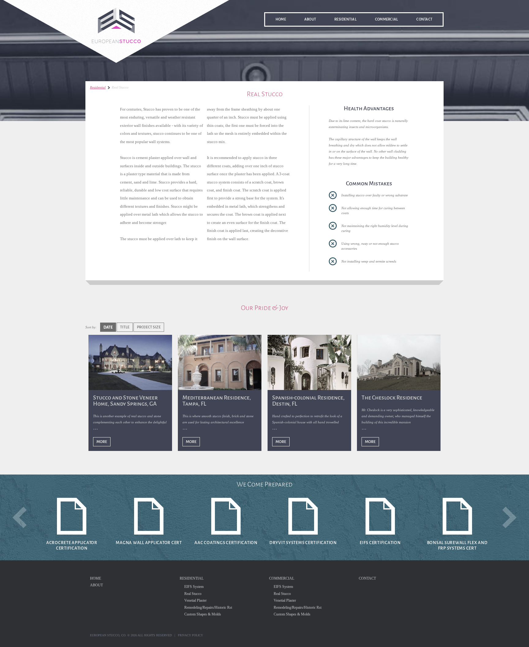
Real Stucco (192, 594)
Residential (345, 19)
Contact (424, 19)
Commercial (386, 19)
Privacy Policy (190, 635)
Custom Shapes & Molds (202, 614)
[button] (19, 517)
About (310, 19)
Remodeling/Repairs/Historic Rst (208, 607)
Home (281, 19)
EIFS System (194, 587)
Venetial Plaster (195, 600)
